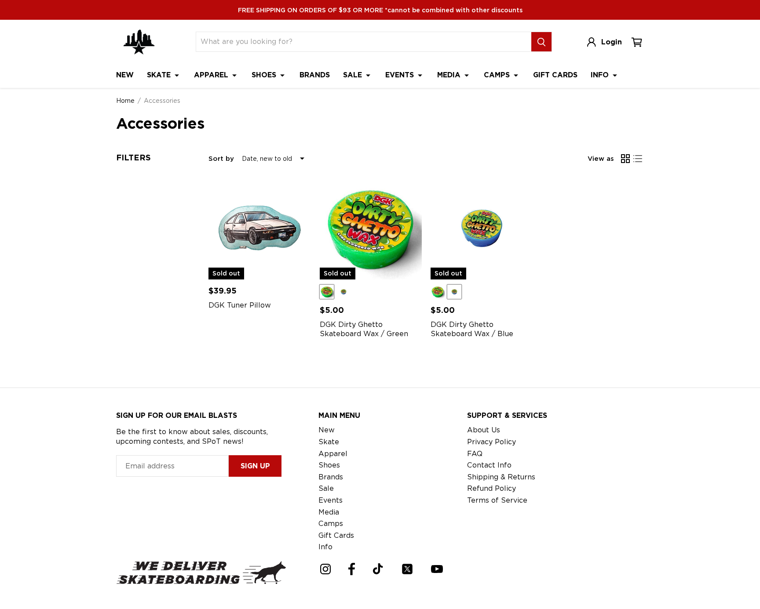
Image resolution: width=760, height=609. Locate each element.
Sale (353, 75)
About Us (483, 430)
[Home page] (139, 42)
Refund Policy (491, 488)
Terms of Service (497, 500)
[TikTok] (378, 568)
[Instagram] (325, 569)
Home (125, 100)
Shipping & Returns (501, 477)
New (125, 75)
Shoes (265, 75)
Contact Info (489, 465)
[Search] (541, 41)
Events (400, 75)
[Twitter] (407, 569)
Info (601, 75)
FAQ (474, 454)
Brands (315, 75)
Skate (160, 75)
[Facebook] (351, 569)
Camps (498, 75)
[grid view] (625, 158)
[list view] (638, 158)
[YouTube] (437, 569)
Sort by (221, 159)
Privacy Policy (491, 442)
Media (450, 75)
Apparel (212, 75)
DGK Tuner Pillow (239, 305)
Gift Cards (555, 75)
